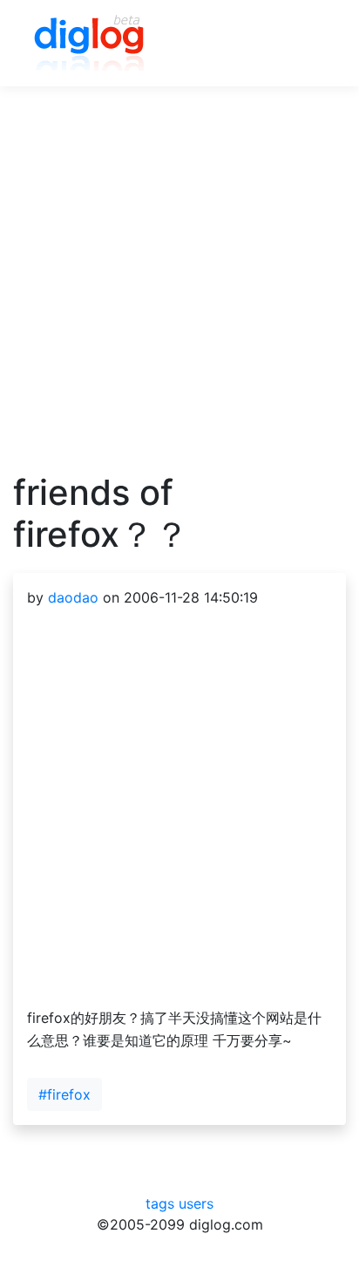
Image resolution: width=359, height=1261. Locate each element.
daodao (73, 597)
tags (160, 1203)
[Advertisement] (179, 292)
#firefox (64, 1094)
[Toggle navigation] (307, 43)
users (196, 1203)
